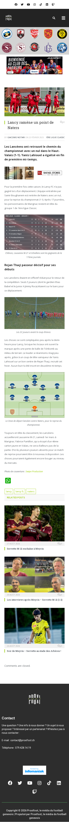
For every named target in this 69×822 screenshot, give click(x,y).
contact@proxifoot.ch (22, 740)
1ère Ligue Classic (55, 137)
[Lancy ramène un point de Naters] (34, 102)
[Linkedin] (47, 4)
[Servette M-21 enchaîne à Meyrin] (34, 525)
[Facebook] (16, 4)
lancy (9, 491)
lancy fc (20, 491)
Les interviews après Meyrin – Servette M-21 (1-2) (34, 599)
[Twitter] (22, 4)
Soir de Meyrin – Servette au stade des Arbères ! (34, 651)
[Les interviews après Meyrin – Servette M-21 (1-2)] (34, 576)
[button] (64, 18)
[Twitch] (53, 4)
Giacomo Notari (16, 137)
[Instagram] (34, 4)
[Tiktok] (40, 4)
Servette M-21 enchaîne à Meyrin (25, 548)
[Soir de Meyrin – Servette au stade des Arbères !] (34, 627)
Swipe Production (34, 471)
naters (30, 491)
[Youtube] (28, 4)
